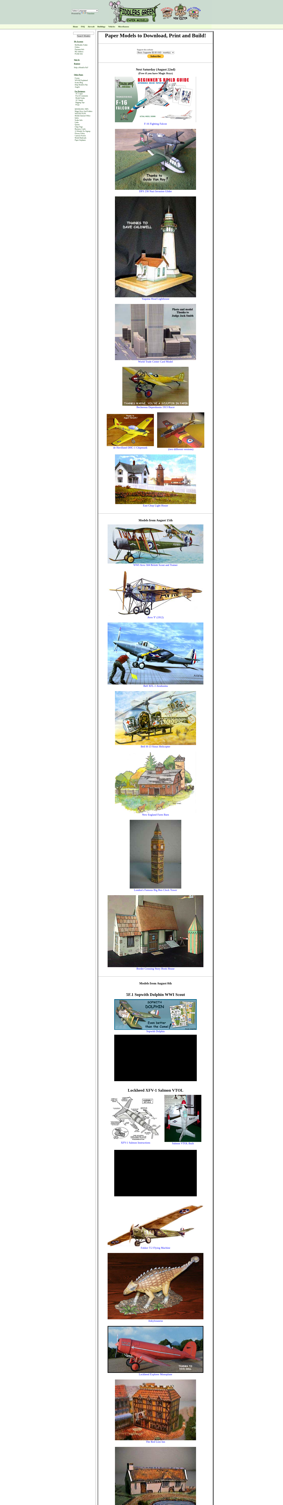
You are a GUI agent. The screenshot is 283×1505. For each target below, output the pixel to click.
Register (77, 64)
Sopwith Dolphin (155, 1031)
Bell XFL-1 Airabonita (155, 685)
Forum (77, 78)
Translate (90, 13)
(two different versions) (180, 449)
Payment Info (79, 49)
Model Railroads (80, 138)
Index (77, 118)
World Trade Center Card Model (155, 361)
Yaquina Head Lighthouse (155, 298)
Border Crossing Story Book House (155, 968)
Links (77, 122)
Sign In (77, 60)
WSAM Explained (81, 80)
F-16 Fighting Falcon (155, 123)
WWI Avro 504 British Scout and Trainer (155, 565)
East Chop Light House (155, 505)
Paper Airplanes (80, 140)
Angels (77, 87)
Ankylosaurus (155, 1320)
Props (77, 105)
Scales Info (79, 120)
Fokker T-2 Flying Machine (155, 1247)
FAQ (83, 27)
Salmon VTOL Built (183, 1143)
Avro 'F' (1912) (155, 617)
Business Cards (80, 129)
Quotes (77, 125)
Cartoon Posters (80, 136)
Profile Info (79, 54)
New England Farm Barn (155, 814)
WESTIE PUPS (80, 114)
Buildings (101, 27)
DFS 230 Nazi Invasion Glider (155, 191)
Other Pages (78, 75)
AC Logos (79, 94)
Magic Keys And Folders (83, 111)
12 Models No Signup (82, 131)
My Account (78, 42)
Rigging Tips (80, 102)
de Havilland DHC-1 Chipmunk (130, 447)
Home (75, 27)
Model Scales (80, 98)
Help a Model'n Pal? (81, 68)
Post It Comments (81, 96)
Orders (77, 47)
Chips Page (79, 127)
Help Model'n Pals (81, 85)
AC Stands (79, 100)
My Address (79, 52)
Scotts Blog (79, 83)
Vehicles (111, 27)
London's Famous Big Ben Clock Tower (155, 890)
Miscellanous (123, 27)
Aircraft (91, 27)
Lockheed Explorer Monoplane (155, 1374)
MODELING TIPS (81, 109)
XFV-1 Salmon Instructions (135, 1142)
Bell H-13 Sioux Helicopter (155, 746)
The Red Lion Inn (155, 1441)
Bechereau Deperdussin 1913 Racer (155, 407)
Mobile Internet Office (82, 116)
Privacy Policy (80, 133)
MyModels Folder (81, 45)
